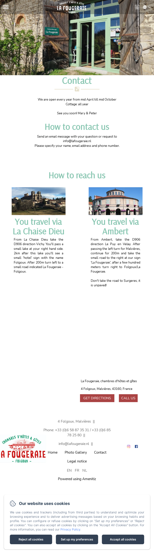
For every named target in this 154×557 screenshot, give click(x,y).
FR (77, 470)
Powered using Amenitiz (77, 479)
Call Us (128, 398)
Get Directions (97, 398)
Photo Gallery (76, 452)
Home (52, 452)
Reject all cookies (31, 539)
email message (59, 136)
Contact (100, 452)
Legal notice (77, 461)
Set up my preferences (77, 539)
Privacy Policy (70, 529)
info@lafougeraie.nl (74, 443)
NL (84, 470)
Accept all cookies (123, 539)
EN (69, 470)
